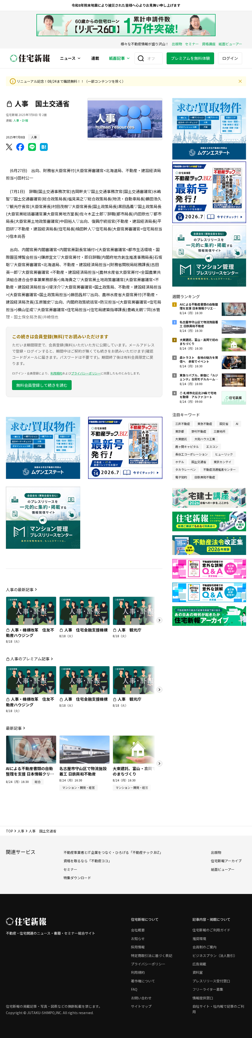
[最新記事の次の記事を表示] (159, 763)
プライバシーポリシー (86, 373)
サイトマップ (141, 1006)
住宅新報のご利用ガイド (211, 929)
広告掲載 (199, 963)
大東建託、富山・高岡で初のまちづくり (136, 771)
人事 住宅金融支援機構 (86, 630)
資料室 (197, 972)
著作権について (143, 980)
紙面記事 (117, 58)
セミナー (192, 44)
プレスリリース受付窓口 (211, 980)
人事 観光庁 (129, 630)
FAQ (134, 989)
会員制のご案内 (204, 946)
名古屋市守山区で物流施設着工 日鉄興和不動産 (83, 771)
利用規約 (56, 373)
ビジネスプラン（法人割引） (214, 955)
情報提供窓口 (202, 997)
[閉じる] (240, 81)
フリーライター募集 (207, 989)
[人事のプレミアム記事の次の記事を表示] (159, 690)
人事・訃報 (20, 120)
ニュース (68, 58)
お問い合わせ (141, 997)
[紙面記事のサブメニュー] (128, 58)
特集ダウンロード (77, 877)
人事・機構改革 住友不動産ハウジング (30, 632)
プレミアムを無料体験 (190, 58)
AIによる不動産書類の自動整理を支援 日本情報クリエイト (30, 773)
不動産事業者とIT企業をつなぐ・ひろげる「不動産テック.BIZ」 (113, 852)
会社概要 (138, 929)
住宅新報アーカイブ (226, 860)
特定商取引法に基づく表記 (151, 955)
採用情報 (138, 946)
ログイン (230, 58)
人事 (20, 831)
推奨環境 (199, 938)
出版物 (177, 44)
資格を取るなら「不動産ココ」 (87, 860)
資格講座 (209, 44)
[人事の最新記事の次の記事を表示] (159, 620)
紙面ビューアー (230, 44)
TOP (9, 831)
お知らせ (138, 938)
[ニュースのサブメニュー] (79, 58)
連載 (95, 58)
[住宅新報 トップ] (30, 58)
